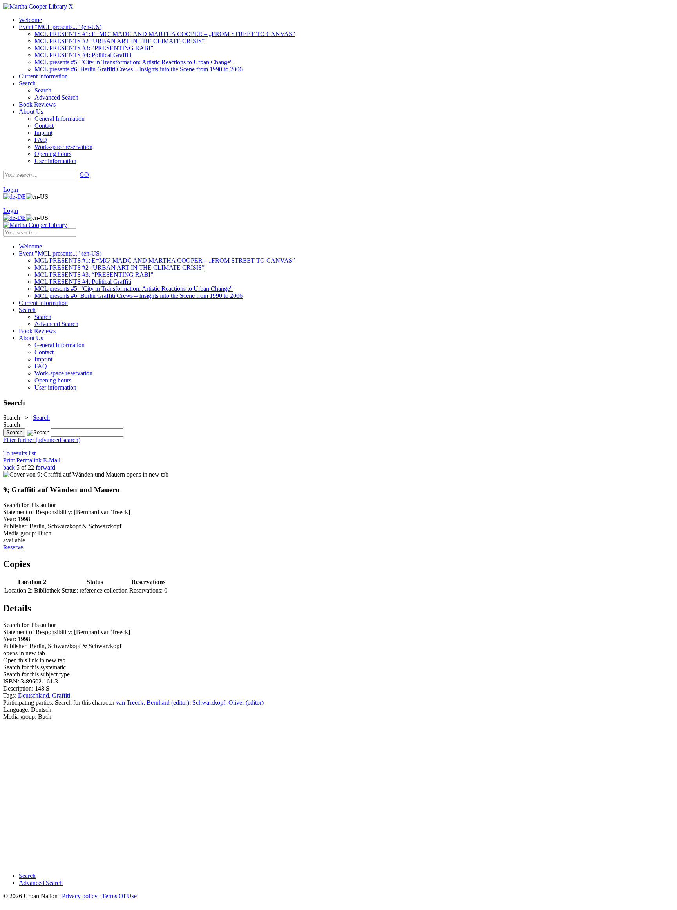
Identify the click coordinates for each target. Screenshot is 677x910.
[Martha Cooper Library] (35, 6)
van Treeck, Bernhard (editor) (152, 702)
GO (84, 174)
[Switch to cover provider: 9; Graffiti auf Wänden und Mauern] (64, 474)
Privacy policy (80, 896)
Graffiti (61, 695)
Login (10, 189)
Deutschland (33, 695)
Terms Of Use (119, 896)
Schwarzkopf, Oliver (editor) (228, 702)
